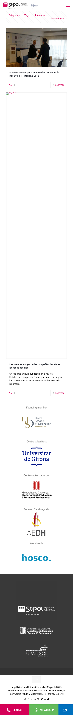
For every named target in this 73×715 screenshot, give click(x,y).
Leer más (59, 85)
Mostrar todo (57, 18)
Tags (27, 15)
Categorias (14, 15)
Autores (41, 15)
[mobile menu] (68, 5)
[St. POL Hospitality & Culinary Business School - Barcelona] (20, 5)
